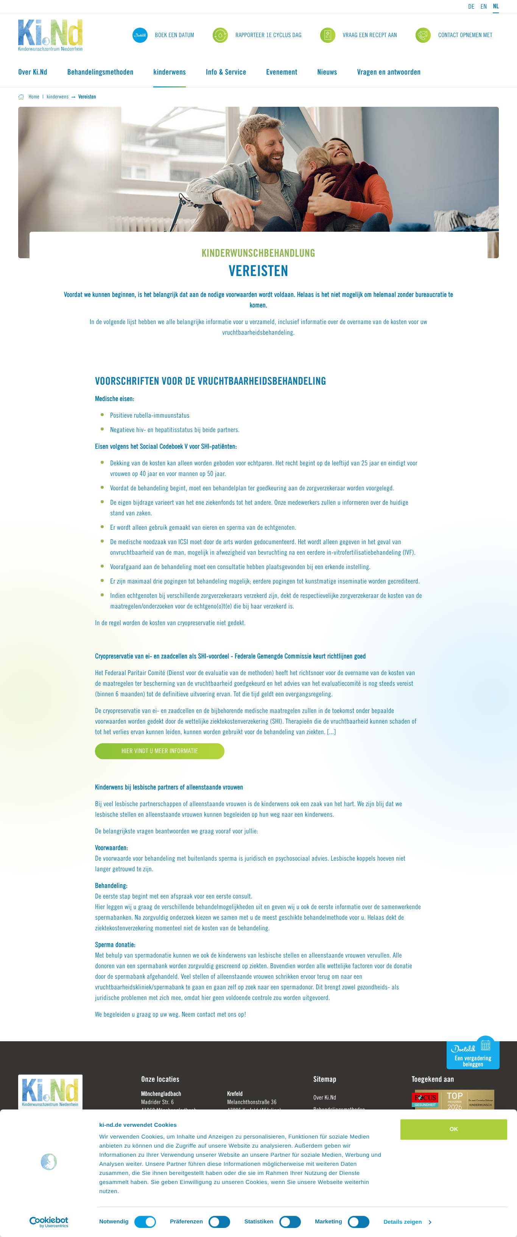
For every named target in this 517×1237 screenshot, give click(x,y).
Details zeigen (402, 1222)
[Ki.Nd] (50, 35)
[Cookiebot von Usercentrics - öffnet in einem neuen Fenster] (49, 1222)
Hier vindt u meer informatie (159, 751)
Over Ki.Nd (324, 1097)
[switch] (219, 1222)
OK (454, 1129)
